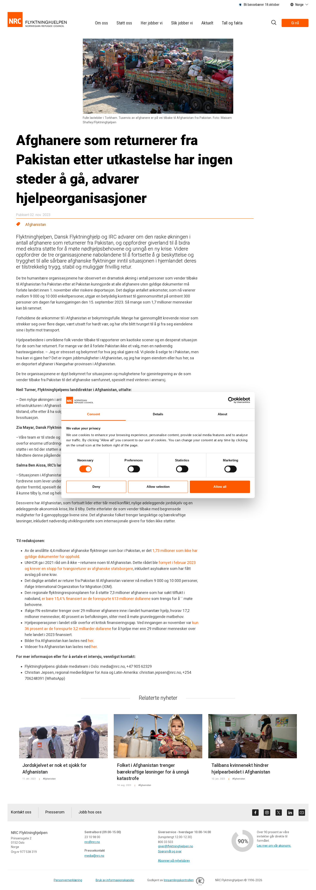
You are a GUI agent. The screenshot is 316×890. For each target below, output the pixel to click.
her (90, 640)
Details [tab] (158, 414)
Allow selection (158, 487)
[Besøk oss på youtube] (302, 812)
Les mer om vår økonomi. (274, 845)
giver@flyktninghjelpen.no (175, 846)
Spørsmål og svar (170, 851)
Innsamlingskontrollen (179, 880)
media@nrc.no (94, 855)
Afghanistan (35, 224)
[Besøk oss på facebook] (255, 812)
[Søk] (273, 23)
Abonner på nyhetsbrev (174, 860)
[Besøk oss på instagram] (267, 812)
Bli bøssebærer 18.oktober (261, 5)
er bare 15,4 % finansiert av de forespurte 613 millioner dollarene (96, 598)
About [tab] (222, 414)
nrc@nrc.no (92, 842)
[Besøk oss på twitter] (278, 812)
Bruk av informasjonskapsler (115, 880)
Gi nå (295, 23)
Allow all (219, 487)
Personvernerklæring (68, 880)
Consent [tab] (93, 414)
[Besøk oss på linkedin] (290, 812)
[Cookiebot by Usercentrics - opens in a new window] (231, 400)
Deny (96, 487)
